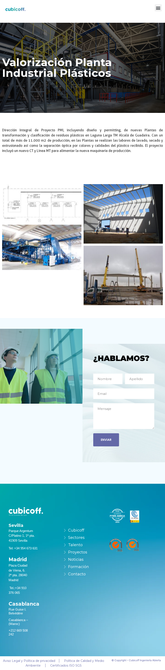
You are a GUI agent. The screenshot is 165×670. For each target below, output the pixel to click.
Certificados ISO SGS (66, 665)
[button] (158, 7)
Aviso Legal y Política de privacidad (29, 661)
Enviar (106, 440)
